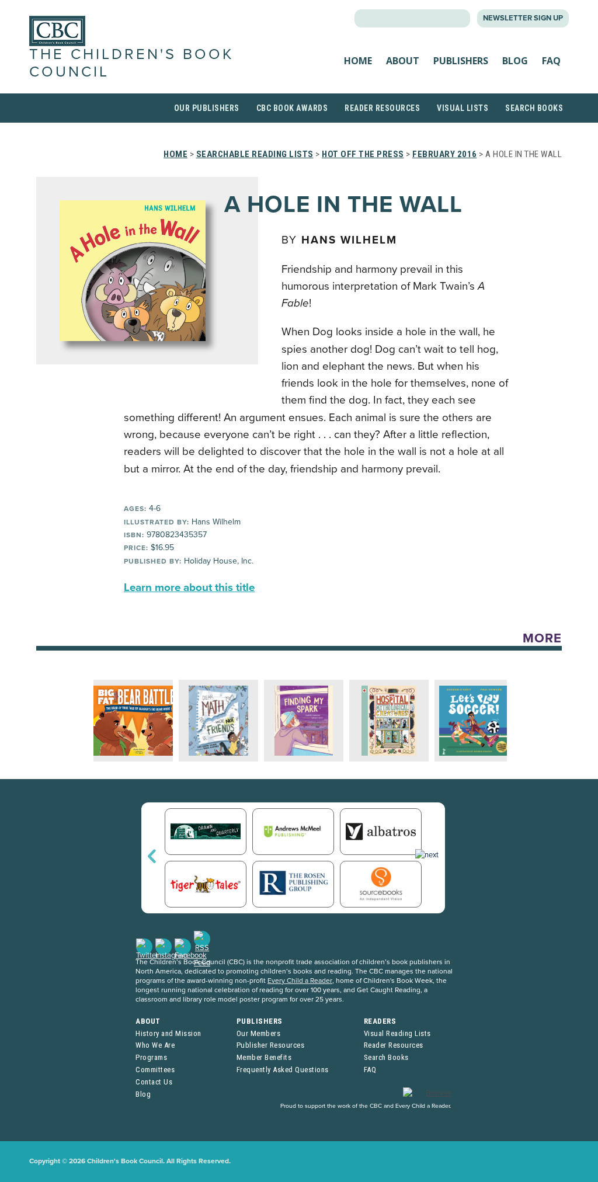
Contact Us (153, 1081)
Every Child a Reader (299, 980)
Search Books (534, 108)
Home (358, 60)
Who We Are (155, 1045)
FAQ (551, 60)
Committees (155, 1069)
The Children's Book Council (131, 63)
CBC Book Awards (292, 108)
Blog (515, 60)
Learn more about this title (189, 587)
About (402, 60)
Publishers (460, 60)
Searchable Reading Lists (255, 154)
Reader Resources (382, 108)
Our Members (259, 1033)
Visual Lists (462, 108)
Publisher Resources (271, 1045)
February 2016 (444, 154)
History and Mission (168, 1033)
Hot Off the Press (363, 154)
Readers (380, 1021)
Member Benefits (264, 1057)
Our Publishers (206, 108)
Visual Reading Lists (397, 1033)
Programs (151, 1057)
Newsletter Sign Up (523, 18)
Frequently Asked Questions (283, 1069)
